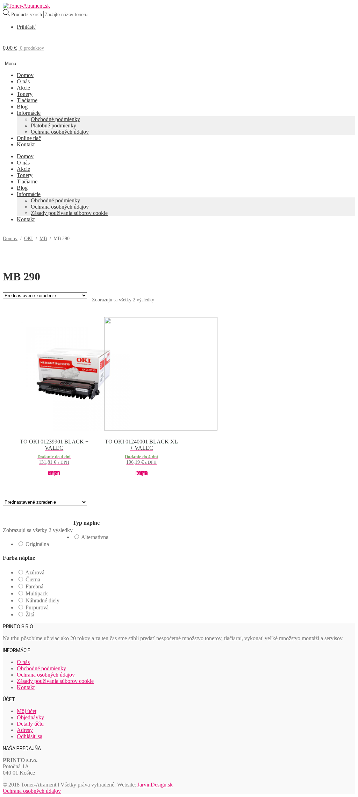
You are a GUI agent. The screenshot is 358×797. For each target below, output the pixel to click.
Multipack (37, 593)
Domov (25, 75)
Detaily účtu (30, 724)
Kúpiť (54, 473)
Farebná (34, 586)
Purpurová (37, 607)
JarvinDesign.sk (155, 785)
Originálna (37, 544)
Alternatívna (94, 537)
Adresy (25, 730)
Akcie (23, 88)
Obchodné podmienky (55, 119)
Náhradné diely (42, 600)
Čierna (33, 579)
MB (43, 238)
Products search (27, 14)
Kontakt (26, 144)
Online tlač (29, 138)
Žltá (30, 614)
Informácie (29, 113)
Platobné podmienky (53, 125)
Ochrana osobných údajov (60, 132)
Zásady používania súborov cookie (69, 213)
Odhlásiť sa (29, 736)
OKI (28, 238)
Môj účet (26, 711)
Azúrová (34, 572)
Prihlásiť (26, 27)
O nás (23, 81)
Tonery (25, 94)
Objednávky (30, 717)
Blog (22, 107)
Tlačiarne (27, 100)
